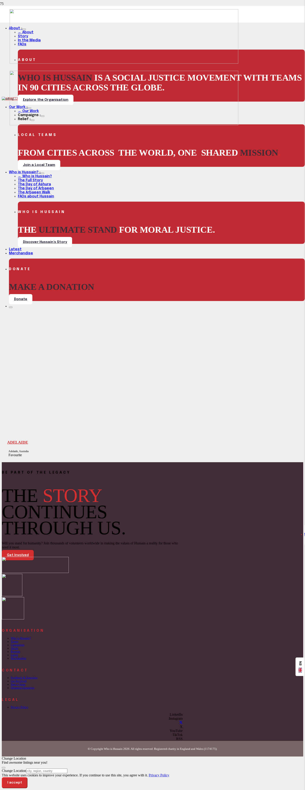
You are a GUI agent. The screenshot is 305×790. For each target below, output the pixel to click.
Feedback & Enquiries (24, 677)
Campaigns (17, 644)
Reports (15, 651)
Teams (14, 641)
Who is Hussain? (21, 638)
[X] (181, 723)
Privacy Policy (19, 707)
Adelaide (17, 442)
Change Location (14, 771)
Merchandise (18, 658)
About (14, 648)
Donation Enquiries (22, 687)
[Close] (3, 767)
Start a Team (18, 684)
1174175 (210, 748)
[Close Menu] (11, 307)
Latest (14, 654)
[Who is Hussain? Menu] (42, 173)
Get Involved (19, 681)
